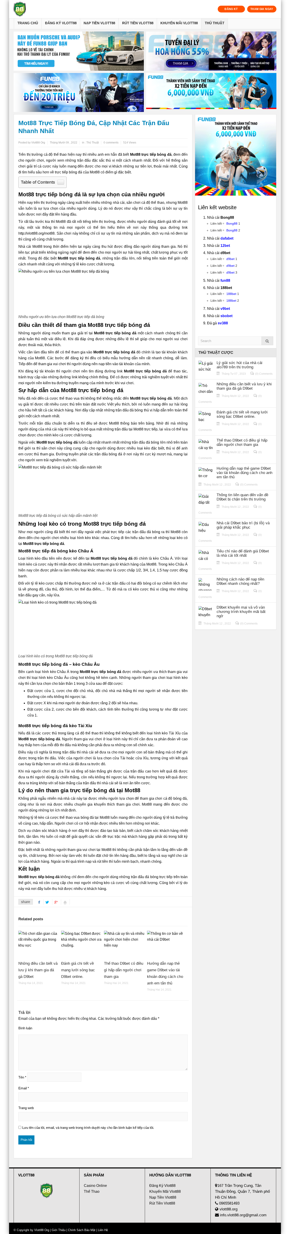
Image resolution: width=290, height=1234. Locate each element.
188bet (231, 294)
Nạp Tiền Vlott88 (99, 23)
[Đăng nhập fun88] (211, 92)
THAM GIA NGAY (261, 9)
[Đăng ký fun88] (235, 155)
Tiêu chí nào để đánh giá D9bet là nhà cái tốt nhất (243, 553)
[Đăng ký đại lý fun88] (79, 51)
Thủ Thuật (214, 23)
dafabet (226, 238)
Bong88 (231, 223)
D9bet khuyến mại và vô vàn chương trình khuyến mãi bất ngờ (241, 611)
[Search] (267, 340)
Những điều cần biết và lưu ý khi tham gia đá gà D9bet (38, 970)
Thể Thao (91, 1191)
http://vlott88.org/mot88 (36, 233)
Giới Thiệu (58, 1230)
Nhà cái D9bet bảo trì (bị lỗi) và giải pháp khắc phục (243, 525)
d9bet (230, 259)
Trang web (26, 1108)
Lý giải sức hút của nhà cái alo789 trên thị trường (239, 365)
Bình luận (25, 1028)
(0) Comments (264, 373)
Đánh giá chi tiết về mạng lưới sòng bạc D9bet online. (78, 970)
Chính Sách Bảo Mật (81, 1230)
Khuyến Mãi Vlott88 (179, 23)
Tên (22, 1077)
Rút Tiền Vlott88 (137, 23)
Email (23, 1088)
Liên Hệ (102, 1230)
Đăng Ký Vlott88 (61, 23)
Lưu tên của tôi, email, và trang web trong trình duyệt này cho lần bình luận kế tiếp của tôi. (88, 1128)
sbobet (226, 316)
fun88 (225, 280)
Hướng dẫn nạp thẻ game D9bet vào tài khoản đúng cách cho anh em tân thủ (244, 472)
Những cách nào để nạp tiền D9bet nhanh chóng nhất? (240, 581)
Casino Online (95, 1186)
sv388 (223, 323)
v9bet (225, 309)
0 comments (111, 142)
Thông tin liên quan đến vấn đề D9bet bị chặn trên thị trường (242, 497)
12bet (225, 246)
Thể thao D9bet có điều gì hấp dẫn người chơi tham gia (123, 970)
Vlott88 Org (41, 1230)
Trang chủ (27, 23)
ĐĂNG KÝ (231, 9)
